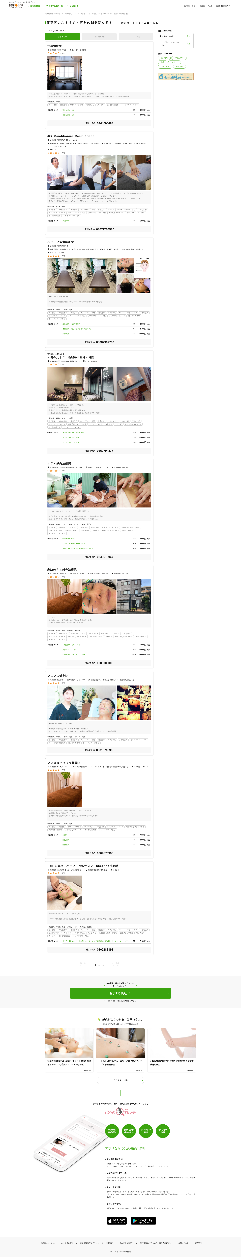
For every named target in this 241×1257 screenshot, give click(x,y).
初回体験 (66, 221)
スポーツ (174, 62)
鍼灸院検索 (35, 6)
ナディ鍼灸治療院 (59, 463)
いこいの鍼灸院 (57, 675)
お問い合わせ (183, 1243)
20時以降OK (179, 58)
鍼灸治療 (66, 840)
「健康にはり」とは (47, 1243)
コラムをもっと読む (120, 1080)
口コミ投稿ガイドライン (89, 1243)
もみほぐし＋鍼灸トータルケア (74, 543)
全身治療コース (68, 115)
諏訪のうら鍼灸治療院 (62, 569)
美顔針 (65, 835)
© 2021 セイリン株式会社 (120, 1251)
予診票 (202, 6)
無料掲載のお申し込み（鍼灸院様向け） (156, 1243)
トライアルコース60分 (71, 437)
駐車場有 (179, 67)
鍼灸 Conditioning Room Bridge (71, 136)
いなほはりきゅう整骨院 (63, 762)
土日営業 (164, 58)
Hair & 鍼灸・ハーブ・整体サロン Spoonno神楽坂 (82, 865)
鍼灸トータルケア (69, 538)
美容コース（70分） (70, 650)
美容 (162, 62)
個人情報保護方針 (126, 1243)
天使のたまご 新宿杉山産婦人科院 (70, 357)
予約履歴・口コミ (190, 6)
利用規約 (109, 1243)
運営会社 (198, 1243)
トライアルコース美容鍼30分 (73, 432)
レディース (165, 67)
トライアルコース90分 (71, 442)
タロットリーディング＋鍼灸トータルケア (78, 548)
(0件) (63, 53)
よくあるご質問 (67, 1243)
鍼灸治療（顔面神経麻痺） (72, 324)
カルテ (210, 6)
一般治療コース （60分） (72, 645)
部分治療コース (68, 110)
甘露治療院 (54, 45)
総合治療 (66, 844)
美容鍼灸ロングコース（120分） (74, 654)
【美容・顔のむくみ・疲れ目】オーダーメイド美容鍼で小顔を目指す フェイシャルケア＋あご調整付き (96, 941)
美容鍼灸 (66, 333)
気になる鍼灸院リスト (224, 6)
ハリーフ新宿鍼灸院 (60, 242)
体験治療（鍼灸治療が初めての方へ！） (77, 329)
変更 (188, 36)
